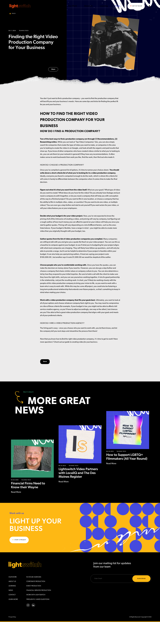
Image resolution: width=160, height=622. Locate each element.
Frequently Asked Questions (37, 599)
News (117, 6)
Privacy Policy (12, 617)
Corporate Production (35, 581)
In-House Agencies (33, 577)
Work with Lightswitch (35, 595)
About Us (88, 6)
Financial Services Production (38, 590)
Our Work (72, 6)
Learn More (13, 599)
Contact (12, 595)
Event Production (33, 586)
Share (53, 69)
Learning (104, 6)
